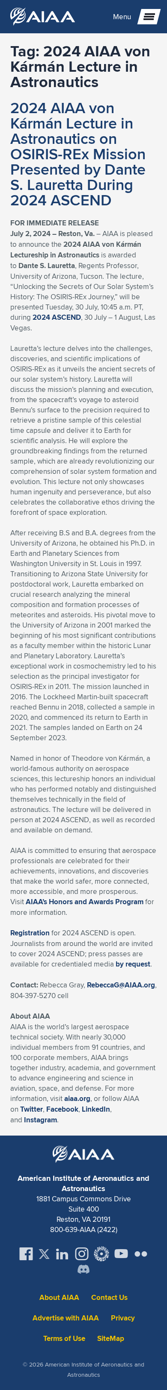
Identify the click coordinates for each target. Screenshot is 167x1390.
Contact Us (109, 1297)
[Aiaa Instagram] (82, 1254)
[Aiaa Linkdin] (62, 1254)
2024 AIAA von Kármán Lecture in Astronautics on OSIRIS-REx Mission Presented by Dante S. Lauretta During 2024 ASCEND (78, 153)
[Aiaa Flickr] (141, 1254)
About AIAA (59, 1297)
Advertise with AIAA (66, 1318)
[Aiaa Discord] (83, 1270)
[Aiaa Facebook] (26, 1254)
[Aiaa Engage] (101, 1254)
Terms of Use (64, 1338)
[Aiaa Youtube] (121, 1254)
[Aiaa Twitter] (44, 1254)
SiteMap (110, 1338)
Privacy (123, 1318)
